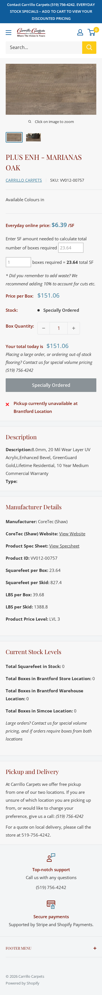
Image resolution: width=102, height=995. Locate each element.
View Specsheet (64, 546)
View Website (72, 533)
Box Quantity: (20, 326)
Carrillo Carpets (24, 180)
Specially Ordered (51, 385)
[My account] (80, 32)
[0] (91, 32)
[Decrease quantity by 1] (44, 328)
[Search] (89, 47)
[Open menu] (8, 32)
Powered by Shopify (22, 983)
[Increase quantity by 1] (74, 328)
